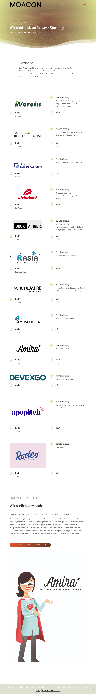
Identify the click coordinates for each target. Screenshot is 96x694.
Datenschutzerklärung (50, 690)
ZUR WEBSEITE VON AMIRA (29, 545)
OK (38, 690)
